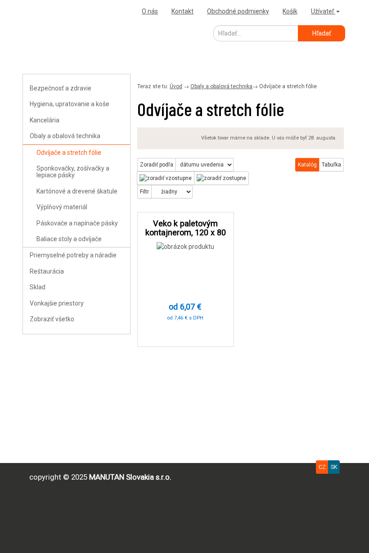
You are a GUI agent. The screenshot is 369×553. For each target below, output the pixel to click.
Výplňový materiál (61, 207)
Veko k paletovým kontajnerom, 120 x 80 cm (185, 232)
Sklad (37, 287)
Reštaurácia (47, 271)
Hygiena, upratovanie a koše (69, 104)
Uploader (38, 11)
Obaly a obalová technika (65, 135)
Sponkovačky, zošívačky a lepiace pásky (72, 172)
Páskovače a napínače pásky (77, 223)
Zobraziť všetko (52, 319)
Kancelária (44, 120)
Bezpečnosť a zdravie (60, 88)
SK (334, 467)
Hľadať (321, 33)
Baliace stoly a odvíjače (69, 239)
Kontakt (182, 11)
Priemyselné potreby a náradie (73, 255)
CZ (322, 467)
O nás (150, 11)
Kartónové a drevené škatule (76, 191)
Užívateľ (323, 11)
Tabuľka (331, 165)
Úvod (176, 86)
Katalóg (307, 165)
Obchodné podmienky (238, 11)
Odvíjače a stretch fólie (68, 152)
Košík (290, 11)
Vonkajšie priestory (57, 303)
